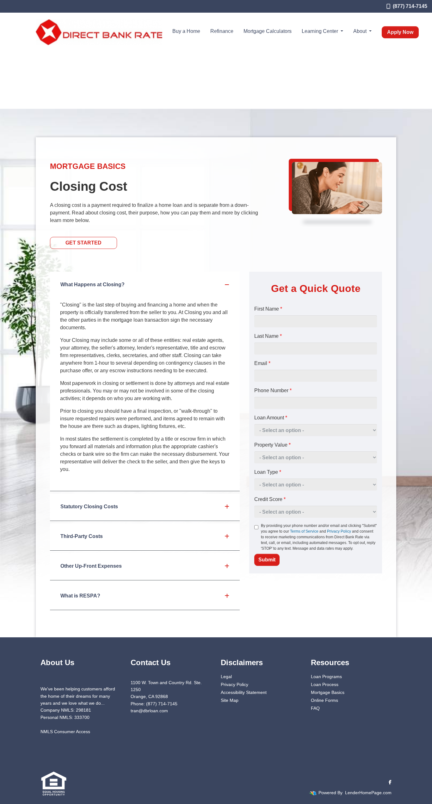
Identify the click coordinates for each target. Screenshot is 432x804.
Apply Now (400, 32)
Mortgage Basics (327, 692)
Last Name (268, 336)
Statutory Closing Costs (89, 506)
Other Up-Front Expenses (91, 566)
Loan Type (267, 472)
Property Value (272, 445)
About (360, 31)
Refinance (221, 31)
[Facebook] (390, 782)
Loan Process (324, 684)
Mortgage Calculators (268, 31)
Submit (266, 559)
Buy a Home (186, 31)
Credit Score (270, 499)
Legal (226, 676)
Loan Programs (326, 676)
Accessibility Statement (244, 692)
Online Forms (324, 700)
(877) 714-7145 (410, 6)
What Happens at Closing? (92, 284)
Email (262, 363)
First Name (268, 309)
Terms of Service (304, 531)
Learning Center (320, 31)
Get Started (83, 242)
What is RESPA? (80, 595)
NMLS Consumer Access (65, 731)
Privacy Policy (339, 531)
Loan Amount (270, 417)
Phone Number (273, 390)
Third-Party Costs (81, 536)
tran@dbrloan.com (149, 710)
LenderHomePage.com (368, 792)
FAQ (315, 708)
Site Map (229, 700)
